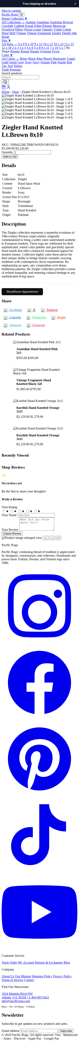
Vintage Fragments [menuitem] (39, 33)
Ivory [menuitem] (28, 62)
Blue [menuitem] (39, 58)
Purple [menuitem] (62, 62)
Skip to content (11, 10)
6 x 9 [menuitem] (21, 44)
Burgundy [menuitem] (59, 58)
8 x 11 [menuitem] (45, 47)
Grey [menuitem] (21, 62)
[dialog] (39, 538)
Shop (15, 92)
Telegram (15, 325)
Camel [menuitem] (71, 58)
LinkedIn (15, 317)
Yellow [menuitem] (17, 66)
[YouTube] (39, 948)
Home (6, 18)
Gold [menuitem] (5, 62)
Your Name (9, 515)
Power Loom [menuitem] (32, 29)
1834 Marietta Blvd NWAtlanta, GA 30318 (17, 995)
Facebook (15, 310)
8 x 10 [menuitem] (29, 44)
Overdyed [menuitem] (8, 29)
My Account (26, 962)
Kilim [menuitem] (38, 26)
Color (7, 55)
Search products (12, 73)
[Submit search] (5, 82)
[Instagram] (39, 642)
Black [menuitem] (32, 58)
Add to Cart (10, 156)
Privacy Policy (62, 976)
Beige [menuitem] (23, 58)
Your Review (10, 529)
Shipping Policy (42, 976)
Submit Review (12, 533)
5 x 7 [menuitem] (62, 47)
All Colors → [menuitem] (10, 58)
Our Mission (23, 976)
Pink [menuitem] (54, 62)
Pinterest (52, 310)
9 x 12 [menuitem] (38, 44)
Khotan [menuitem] (47, 26)
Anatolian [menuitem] (42, 22)
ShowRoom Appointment (22, 291)
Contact (29, 980)
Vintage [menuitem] (21, 33)
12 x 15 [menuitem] (69, 44)
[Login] (8, 88)
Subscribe (66, 1030)
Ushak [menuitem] (58, 29)
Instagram (38, 325)
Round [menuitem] (25, 51)
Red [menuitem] (69, 62)
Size (6, 40)
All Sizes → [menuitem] (9, 44)
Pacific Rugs (10, 14)
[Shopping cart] (4, 88)
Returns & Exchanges (49, 962)
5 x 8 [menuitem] (37, 47)
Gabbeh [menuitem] (19, 26)
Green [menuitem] (13, 62)
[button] (39, 95)
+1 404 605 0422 (38, 997)
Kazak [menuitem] (29, 26)
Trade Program (11, 69)
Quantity (7, 152)
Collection (19, 18)
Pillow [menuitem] (19, 29)
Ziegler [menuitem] (56, 33)
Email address (10, 1030)
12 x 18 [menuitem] (6, 47)
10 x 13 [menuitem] (48, 44)
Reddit (61, 317)
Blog (67, 962)
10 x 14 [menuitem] (58, 44)
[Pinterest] (39, 795)
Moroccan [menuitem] (59, 26)
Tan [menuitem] (4, 66)
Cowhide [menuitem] (7, 26)
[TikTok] (39, 872)
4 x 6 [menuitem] (30, 47)
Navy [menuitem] (36, 62)
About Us (8, 976)
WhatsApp (38, 317)
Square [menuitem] (34, 51)
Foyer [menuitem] (56, 51)
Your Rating (9, 507)
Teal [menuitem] (10, 66)
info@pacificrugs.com (16, 1001)
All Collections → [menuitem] (13, 22)
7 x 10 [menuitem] (54, 47)
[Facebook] (39, 719)
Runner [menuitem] (15, 51)
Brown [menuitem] (47, 58)
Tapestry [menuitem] (47, 29)
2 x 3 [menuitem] (15, 47)
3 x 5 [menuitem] (22, 47)
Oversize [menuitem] (45, 51)
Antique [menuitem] (31, 22)
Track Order (9, 962)
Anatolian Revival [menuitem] (61, 22)
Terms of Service (12, 980)
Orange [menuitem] (45, 62)
